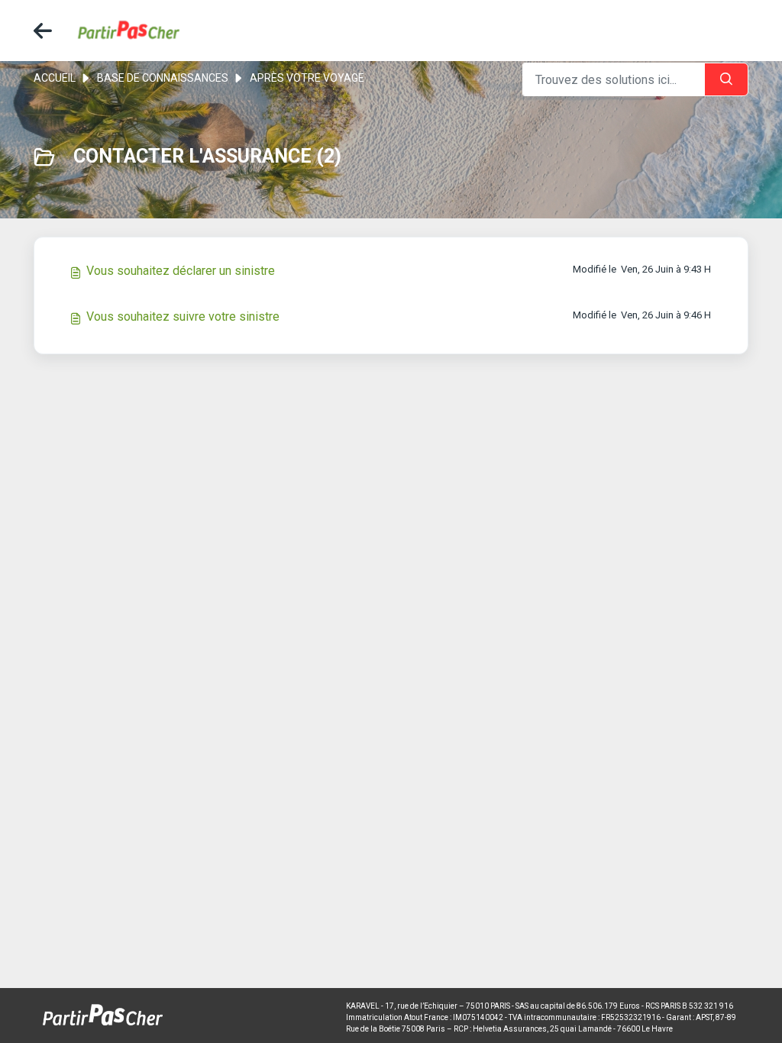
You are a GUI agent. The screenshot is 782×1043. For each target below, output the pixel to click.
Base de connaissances (162, 78)
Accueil (55, 78)
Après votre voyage (307, 78)
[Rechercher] (726, 79)
